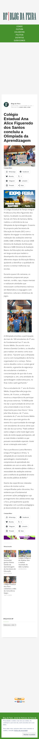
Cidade (21, 107)
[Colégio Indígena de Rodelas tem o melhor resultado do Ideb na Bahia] (24, 553)
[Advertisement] (19, 68)
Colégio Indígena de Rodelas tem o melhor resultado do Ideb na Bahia (24, 562)
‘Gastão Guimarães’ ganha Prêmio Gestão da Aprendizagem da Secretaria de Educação (10, 564)
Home (28, 107)
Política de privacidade (21, 730)
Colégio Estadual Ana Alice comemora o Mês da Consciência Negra (10, 588)
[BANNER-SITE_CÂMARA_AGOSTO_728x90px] (19, 537)
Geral (25, 107)
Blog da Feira (15, 104)
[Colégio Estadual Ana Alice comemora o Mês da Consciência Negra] (10, 579)
